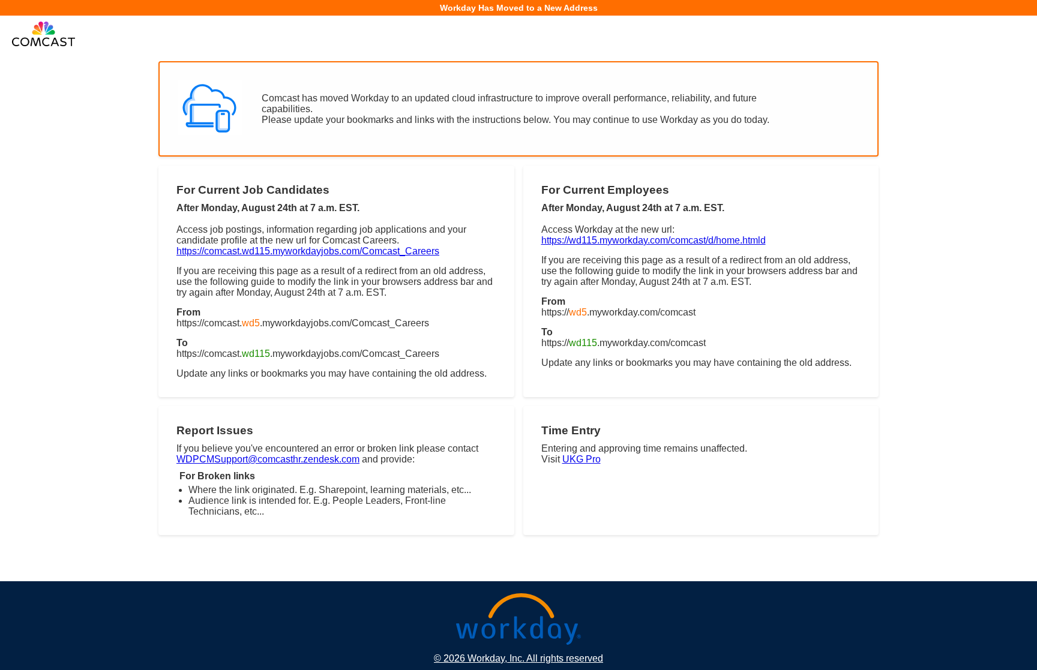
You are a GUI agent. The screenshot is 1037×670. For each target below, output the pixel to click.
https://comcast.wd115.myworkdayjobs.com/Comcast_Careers (307, 251)
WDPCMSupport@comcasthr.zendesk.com (267, 459)
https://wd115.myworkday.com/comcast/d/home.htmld (653, 240)
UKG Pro (581, 459)
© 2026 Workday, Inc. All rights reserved (518, 658)
